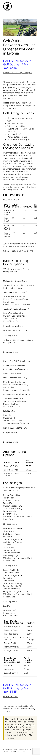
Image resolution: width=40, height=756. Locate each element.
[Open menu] (35, 6)
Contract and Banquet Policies (17, 104)
